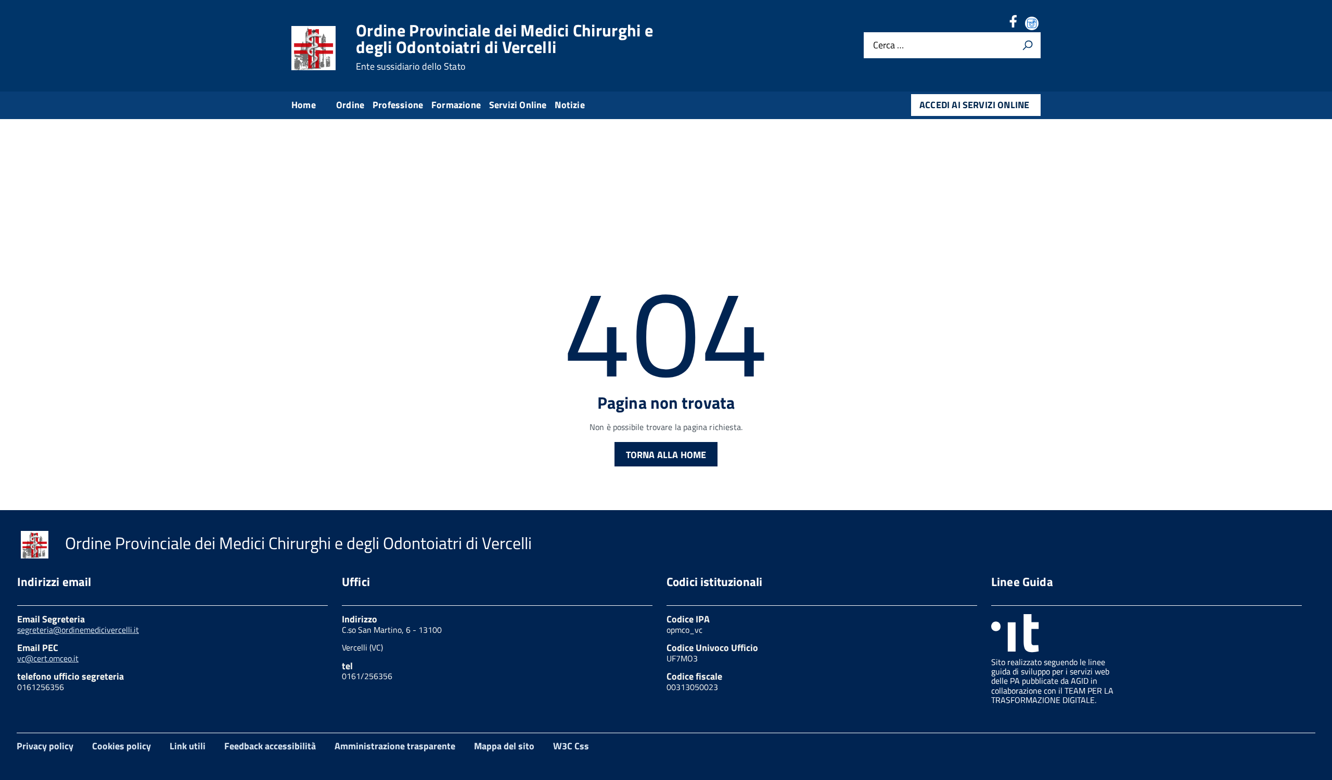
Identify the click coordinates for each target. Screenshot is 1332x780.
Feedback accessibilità (270, 746)
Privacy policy (45, 746)
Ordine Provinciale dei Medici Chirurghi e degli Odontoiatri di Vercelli (504, 47)
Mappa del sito (504, 746)
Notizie (569, 105)
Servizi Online (518, 105)
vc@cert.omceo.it (48, 658)
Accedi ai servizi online (974, 105)
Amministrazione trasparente (395, 746)
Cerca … (888, 45)
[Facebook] (1013, 24)
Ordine (350, 105)
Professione (398, 105)
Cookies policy (121, 746)
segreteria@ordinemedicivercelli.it (78, 629)
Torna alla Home (666, 455)
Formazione (456, 105)
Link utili (188, 746)
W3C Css (571, 746)
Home (303, 105)
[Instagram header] (1033, 24)
